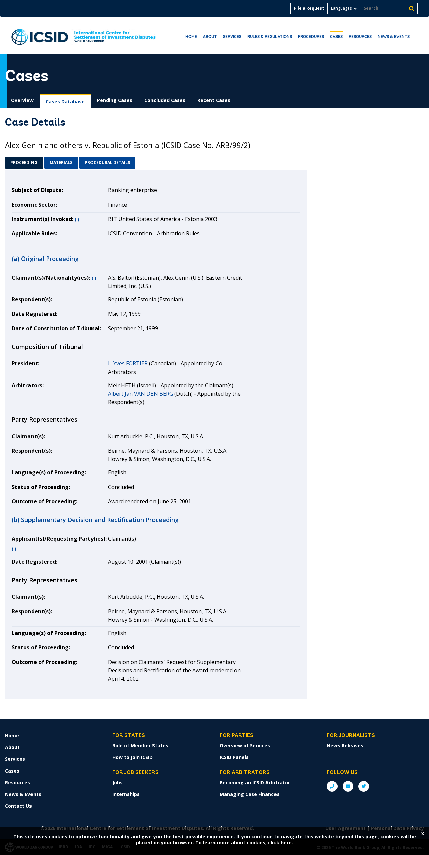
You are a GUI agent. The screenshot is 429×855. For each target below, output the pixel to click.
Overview (22, 100)
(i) (77, 219)
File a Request (309, 8)
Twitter (363, 786)
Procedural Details (107, 162)
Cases (336, 36)
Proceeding (23, 162)
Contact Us (18, 806)
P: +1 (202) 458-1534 (332, 786)
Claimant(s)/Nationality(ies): (51, 277)
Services (232, 36)
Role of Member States (140, 745)
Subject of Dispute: (37, 190)
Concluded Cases (164, 100)
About (210, 36)
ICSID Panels (234, 757)
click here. (280, 842)
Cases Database (65, 101)
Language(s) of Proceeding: (49, 472)
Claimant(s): (28, 436)
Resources (360, 36)
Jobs (117, 782)
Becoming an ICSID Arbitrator (255, 782)
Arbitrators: (28, 385)
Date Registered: (34, 314)
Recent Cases (213, 100)
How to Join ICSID (132, 757)
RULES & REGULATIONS (269, 36)
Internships (126, 794)
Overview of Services (245, 745)
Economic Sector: (34, 204)
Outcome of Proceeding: (44, 501)
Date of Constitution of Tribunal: (56, 328)
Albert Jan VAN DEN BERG (140, 393)
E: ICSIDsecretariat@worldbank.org (348, 786)
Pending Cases (114, 100)
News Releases (345, 745)
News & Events (394, 36)
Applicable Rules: (34, 233)
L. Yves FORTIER (128, 363)
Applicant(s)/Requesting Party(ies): (59, 539)
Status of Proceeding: (41, 487)
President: (25, 363)
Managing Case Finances (250, 794)
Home (191, 36)
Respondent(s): (32, 299)
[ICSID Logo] (83, 35)
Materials (61, 162)
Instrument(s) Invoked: (42, 219)
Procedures (311, 36)
